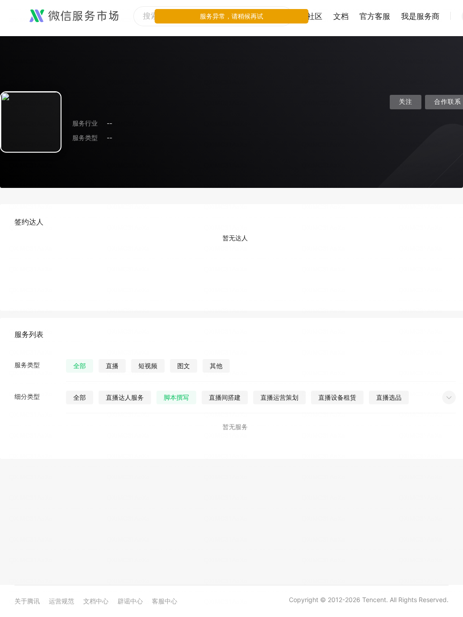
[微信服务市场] (73, 16)
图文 (183, 365)
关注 (405, 101)
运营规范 (61, 601)
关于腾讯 (27, 601)
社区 (314, 16)
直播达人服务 (125, 397)
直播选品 (389, 397)
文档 (341, 16)
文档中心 (96, 601)
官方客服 (374, 16)
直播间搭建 (225, 397)
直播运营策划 (279, 397)
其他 (216, 365)
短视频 (147, 365)
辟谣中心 (130, 601)
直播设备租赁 (337, 397)
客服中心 (164, 601)
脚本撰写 (176, 397)
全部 (79, 365)
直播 (112, 365)
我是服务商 (420, 16)
